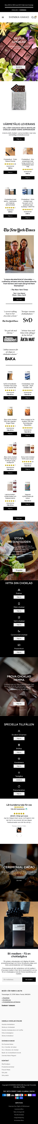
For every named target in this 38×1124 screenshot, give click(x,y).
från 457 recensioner (18, 809)
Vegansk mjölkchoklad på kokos (27, 496)
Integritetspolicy (19, 1117)
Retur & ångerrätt (19, 1112)
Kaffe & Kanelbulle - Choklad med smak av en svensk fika (10, 385)
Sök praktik (5, 1075)
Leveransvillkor (19, 1109)
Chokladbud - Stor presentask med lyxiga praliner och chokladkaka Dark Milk (27, 163)
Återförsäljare (6, 1064)
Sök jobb (4, 1072)
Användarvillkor (19, 1120)
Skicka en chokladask (8, 1027)
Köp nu (19, 597)
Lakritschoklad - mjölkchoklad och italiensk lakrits (10, 496)
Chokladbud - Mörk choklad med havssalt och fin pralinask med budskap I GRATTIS (27, 203)
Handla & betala (19, 1115)
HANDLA (19, 780)
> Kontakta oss (6, 1000)
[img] (19, 807)
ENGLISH (15, 10)
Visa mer (19, 518)
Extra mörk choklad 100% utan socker (27, 458)
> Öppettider (6, 998)
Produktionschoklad (8, 1067)
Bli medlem (29, 979)
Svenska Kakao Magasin (9, 1055)
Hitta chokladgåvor (7, 1033)
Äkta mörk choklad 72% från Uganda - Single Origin (10, 421)
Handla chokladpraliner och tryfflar (12, 1030)
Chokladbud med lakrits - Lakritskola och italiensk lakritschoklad (10, 202)
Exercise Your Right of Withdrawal (19, 1106)
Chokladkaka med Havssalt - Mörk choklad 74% (28, 385)
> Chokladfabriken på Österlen (11, 1002)
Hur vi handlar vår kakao (9, 1047)
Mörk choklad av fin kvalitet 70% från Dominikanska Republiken (27, 422)
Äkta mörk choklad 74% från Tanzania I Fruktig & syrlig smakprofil (10, 459)
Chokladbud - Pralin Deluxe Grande (10, 160)
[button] (17, 835)
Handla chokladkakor (8, 1024)
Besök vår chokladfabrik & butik (11, 1052)
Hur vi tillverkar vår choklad (10, 1050)
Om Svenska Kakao (7, 1044)
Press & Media (6, 1069)
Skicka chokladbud (7, 1035)
